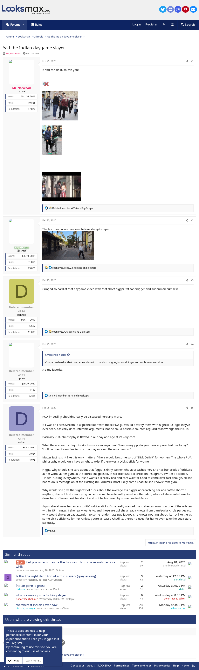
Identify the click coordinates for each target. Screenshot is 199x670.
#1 (192, 61)
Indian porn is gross (30, 586)
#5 (192, 407)
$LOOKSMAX (104, 665)
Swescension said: (55, 354)
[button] (24, 25)
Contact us (77, 665)
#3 (192, 280)
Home (185, 665)
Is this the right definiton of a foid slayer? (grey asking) (56, 576)
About (91, 665)
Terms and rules (141, 665)
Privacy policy (162, 665)
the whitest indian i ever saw (37, 605)
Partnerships (121, 665)
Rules (38, 24)
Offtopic (60, 570)
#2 (192, 220)
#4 (192, 344)
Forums (15, 24)
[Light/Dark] (172, 25)
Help (176, 665)
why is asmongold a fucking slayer (41, 595)
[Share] (186, 61)
